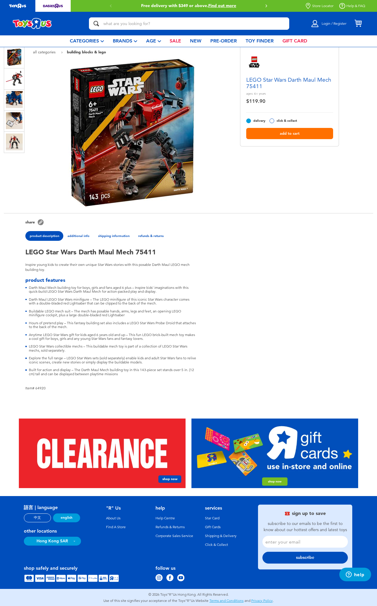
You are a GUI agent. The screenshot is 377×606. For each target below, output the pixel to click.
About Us (113, 518)
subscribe (305, 557)
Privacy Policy (262, 601)
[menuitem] (86, 41)
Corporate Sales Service (174, 536)
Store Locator (322, 6)
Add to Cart (290, 133)
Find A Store (116, 527)
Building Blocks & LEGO (86, 52)
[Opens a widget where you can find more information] (355, 575)
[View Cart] (358, 24)
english (66, 518)
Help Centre (165, 518)
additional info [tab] (78, 236)
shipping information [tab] (114, 236)
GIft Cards (213, 527)
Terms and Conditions (226, 601)
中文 (37, 518)
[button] (266, 6)
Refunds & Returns (170, 527)
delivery (259, 121)
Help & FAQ (355, 6)
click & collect (287, 121)
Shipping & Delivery (221, 536)
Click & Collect (216, 545)
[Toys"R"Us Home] (32, 23)
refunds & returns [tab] (151, 236)
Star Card (212, 518)
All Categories (45, 52)
